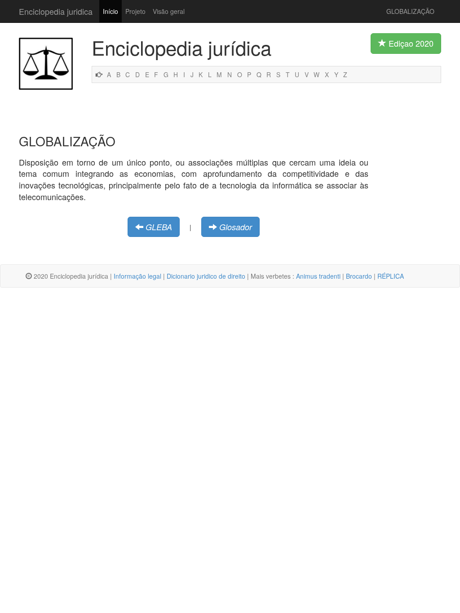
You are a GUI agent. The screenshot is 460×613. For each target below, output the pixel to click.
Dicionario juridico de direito (206, 275)
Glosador (235, 226)
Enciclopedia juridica (56, 11)
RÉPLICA (390, 275)
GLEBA (159, 226)
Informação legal (137, 275)
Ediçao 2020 (409, 43)
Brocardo (359, 275)
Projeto (135, 11)
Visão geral (169, 11)
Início (110, 11)
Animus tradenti (318, 275)
